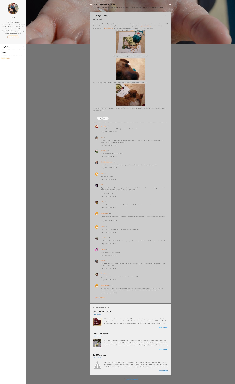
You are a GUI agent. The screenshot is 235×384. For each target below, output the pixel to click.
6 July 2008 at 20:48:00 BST (109, 207)
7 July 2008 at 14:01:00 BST (109, 244)
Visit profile (13, 37)
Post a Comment (100, 297)
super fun (145, 26)
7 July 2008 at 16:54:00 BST (109, 268)
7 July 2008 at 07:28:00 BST (109, 232)
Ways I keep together (101, 333)
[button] (167, 15)
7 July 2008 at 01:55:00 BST (109, 221)
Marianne (103, 150)
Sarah (13, 18)
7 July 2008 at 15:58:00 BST (109, 255)
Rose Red (103, 126)
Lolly (102, 202)
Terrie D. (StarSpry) (106, 162)
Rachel (103, 260)
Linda (102, 226)
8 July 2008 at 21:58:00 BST (109, 293)
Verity (132, 30)
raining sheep (104, 213)
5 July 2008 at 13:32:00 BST (109, 156)
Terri (102, 137)
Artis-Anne (104, 238)
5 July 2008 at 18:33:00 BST (109, 168)
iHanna (103, 249)
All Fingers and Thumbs (105, 4)
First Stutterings (99, 355)
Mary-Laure (104, 274)
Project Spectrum (108, 28)
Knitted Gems (105, 285)
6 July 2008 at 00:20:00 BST (109, 196)
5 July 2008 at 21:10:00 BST (109, 179)
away (99, 118)
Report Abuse (5, 58)
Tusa (102, 173)
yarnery (105, 118)
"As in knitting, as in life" (102, 311)
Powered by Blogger (132, 379)
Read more (163, 327)
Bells (102, 185)
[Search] (170, 5)
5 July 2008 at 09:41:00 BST (109, 145)
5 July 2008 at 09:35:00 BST (109, 132)
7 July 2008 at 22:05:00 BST (109, 280)
